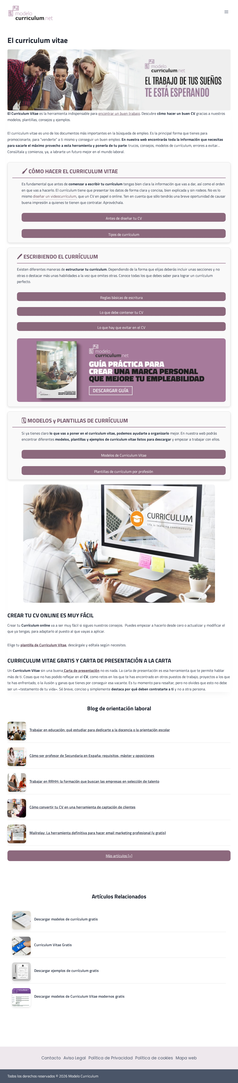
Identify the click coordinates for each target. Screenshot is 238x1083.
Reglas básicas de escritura (121, 297)
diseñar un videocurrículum (54, 196)
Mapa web (186, 1058)
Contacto (51, 1058)
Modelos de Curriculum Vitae (123, 455)
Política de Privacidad (111, 1058)
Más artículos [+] (119, 856)
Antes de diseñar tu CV (124, 218)
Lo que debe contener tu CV (121, 312)
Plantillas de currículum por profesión (123, 471)
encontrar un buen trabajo (119, 113)
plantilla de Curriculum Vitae (43, 645)
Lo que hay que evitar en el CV (121, 327)
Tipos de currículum (123, 234)
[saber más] (121, 370)
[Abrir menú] (226, 11)
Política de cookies (154, 1058)
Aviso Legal (74, 1058)
